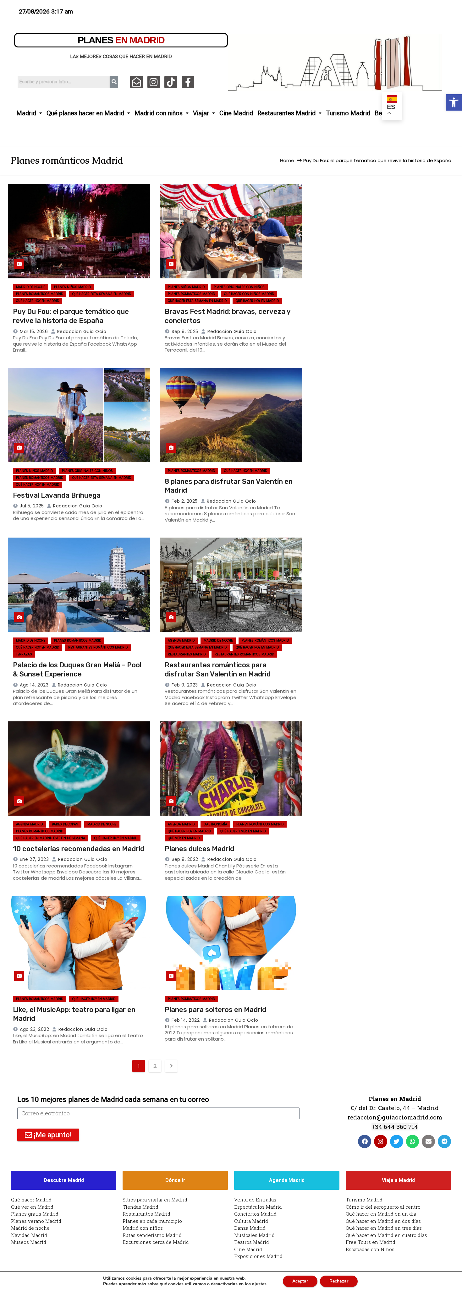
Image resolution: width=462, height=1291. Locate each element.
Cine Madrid (236, 113)
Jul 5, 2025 (32, 506)
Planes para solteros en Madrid (215, 1009)
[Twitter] (396, 1141)
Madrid (26, 113)
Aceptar (300, 1281)
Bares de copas (65, 824)
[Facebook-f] (188, 82)
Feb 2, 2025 (185, 501)
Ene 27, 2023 (34, 859)
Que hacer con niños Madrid (249, 294)
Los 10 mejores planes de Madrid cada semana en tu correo (113, 1099)
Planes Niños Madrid (72, 287)
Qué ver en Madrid (184, 838)
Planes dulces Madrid (199, 849)
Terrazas (24, 654)
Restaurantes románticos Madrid (98, 647)
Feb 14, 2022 (186, 1020)
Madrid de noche (30, 287)
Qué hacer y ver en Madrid (243, 831)
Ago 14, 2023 (34, 685)
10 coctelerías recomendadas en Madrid (78, 849)
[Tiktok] (170, 82)
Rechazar (338, 1281)
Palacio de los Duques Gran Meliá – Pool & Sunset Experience (77, 669)
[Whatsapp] (412, 1141)
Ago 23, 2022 (34, 1029)
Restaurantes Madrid (286, 113)
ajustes (259, 1284)
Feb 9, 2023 (185, 685)
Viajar (201, 113)
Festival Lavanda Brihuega (57, 495)
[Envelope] (428, 1141)
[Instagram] (153, 82)
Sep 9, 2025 (185, 331)
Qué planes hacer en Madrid (85, 113)
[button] (454, 102)
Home (287, 160)
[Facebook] (364, 1141)
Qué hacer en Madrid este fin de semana (50, 838)
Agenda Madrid (181, 640)
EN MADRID (121, 40)
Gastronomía (215, 824)
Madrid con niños (159, 113)
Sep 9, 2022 (185, 859)
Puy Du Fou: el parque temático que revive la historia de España (71, 316)
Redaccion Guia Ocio (81, 331)
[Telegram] (444, 1141)
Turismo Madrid (348, 113)
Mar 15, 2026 (34, 331)
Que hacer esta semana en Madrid (101, 294)
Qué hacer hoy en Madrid (37, 300)
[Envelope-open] (136, 82)
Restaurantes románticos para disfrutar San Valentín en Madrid (218, 669)
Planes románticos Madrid (39, 294)
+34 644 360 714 (394, 1126)
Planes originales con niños (239, 287)
